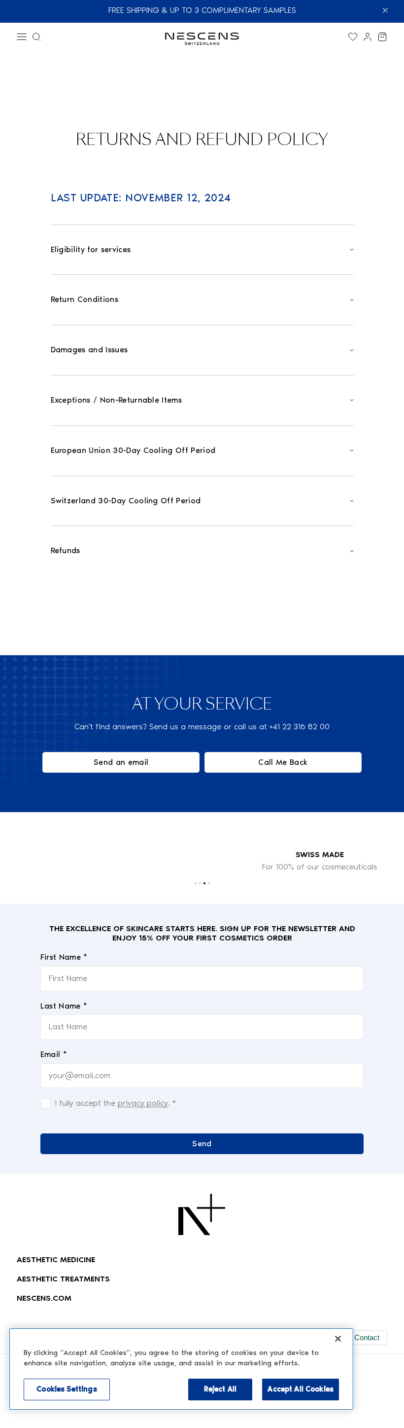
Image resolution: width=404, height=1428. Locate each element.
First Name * (64, 957)
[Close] (338, 1339)
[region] (181, 1369)
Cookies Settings (66, 1389)
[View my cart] (382, 37)
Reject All (220, 1389)
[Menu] (22, 37)
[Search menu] (36, 37)
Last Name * (64, 1006)
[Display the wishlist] (353, 37)
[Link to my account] (367, 37)
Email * (53, 1054)
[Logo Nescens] (201, 1214)
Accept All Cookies (301, 1389)
